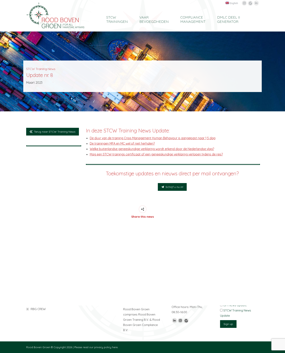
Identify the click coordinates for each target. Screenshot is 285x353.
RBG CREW (38, 309)
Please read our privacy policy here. (96, 347)
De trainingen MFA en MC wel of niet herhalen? (122, 143)
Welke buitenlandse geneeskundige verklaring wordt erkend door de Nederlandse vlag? (152, 149)
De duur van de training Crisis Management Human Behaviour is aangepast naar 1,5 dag (152, 138)
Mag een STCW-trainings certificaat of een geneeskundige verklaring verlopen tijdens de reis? (156, 154)
